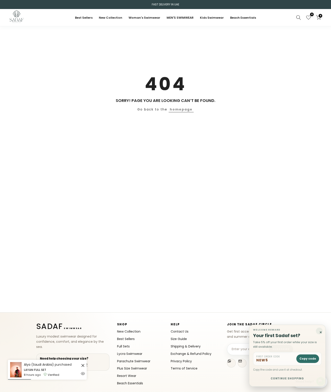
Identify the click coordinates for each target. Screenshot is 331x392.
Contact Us (179, 331)
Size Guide (179, 339)
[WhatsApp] (231, 363)
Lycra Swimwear (129, 354)
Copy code (307, 358)
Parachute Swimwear (133, 361)
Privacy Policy (181, 361)
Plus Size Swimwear (132, 368)
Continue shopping (287, 378)
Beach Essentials (243, 18)
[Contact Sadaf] (242, 363)
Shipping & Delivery (186, 346)
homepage (181, 109)
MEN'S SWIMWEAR (180, 18)
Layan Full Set (35, 370)
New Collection (110, 18)
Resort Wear (126, 376)
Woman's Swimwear (144, 18)
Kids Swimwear (212, 18)
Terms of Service (184, 368)
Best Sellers (84, 18)
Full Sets (123, 346)
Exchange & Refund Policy (191, 354)
